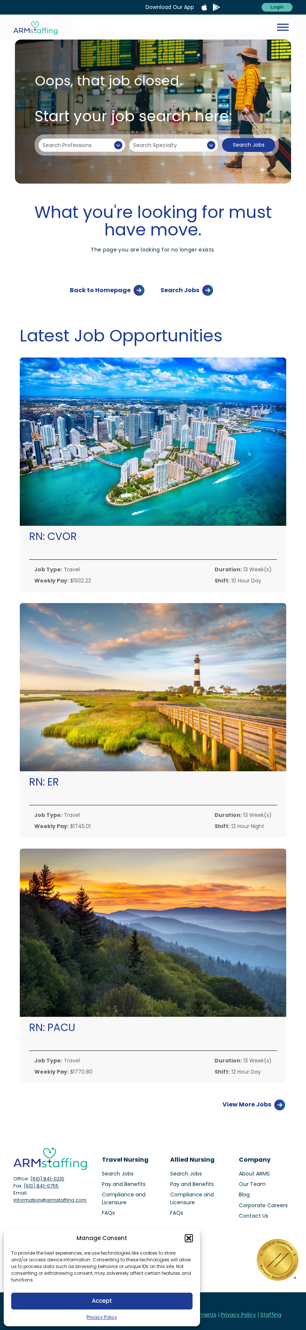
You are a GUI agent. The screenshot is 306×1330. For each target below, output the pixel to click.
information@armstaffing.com (50, 1199)
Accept (102, 1301)
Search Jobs (249, 145)
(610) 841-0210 (47, 1178)
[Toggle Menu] (283, 27)
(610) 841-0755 (41, 1185)
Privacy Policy (102, 1317)
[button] (189, 1238)
